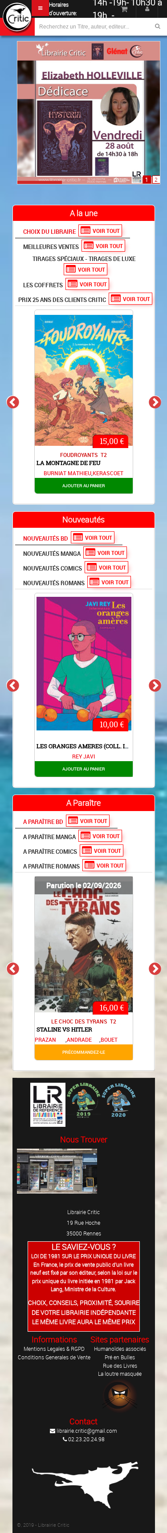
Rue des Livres (120, 1365)
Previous (12, 401)
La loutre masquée (120, 1373)
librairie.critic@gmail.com (86, 1430)
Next (154, 401)
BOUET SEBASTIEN (115, 1040)
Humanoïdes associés (120, 1348)
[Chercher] (158, 26)
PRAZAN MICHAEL (46, 1040)
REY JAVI (83, 756)
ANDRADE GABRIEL (79, 1040)
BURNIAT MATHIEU (67, 473)
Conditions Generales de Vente (54, 1357)
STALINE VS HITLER (64, 1029)
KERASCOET (108, 473)
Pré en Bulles (120, 1357)
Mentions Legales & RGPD (54, 1348)
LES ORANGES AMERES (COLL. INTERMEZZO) (99, 746)
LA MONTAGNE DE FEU (69, 463)
